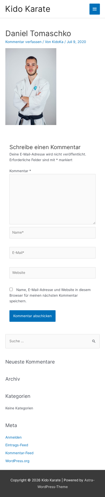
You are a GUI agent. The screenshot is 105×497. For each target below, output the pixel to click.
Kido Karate (27, 9)
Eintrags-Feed (16, 445)
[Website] (52, 274)
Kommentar (20, 171)
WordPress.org (17, 461)
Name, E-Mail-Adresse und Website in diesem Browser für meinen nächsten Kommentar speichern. (50, 295)
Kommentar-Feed (19, 453)
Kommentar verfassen (23, 42)
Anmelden (13, 437)
